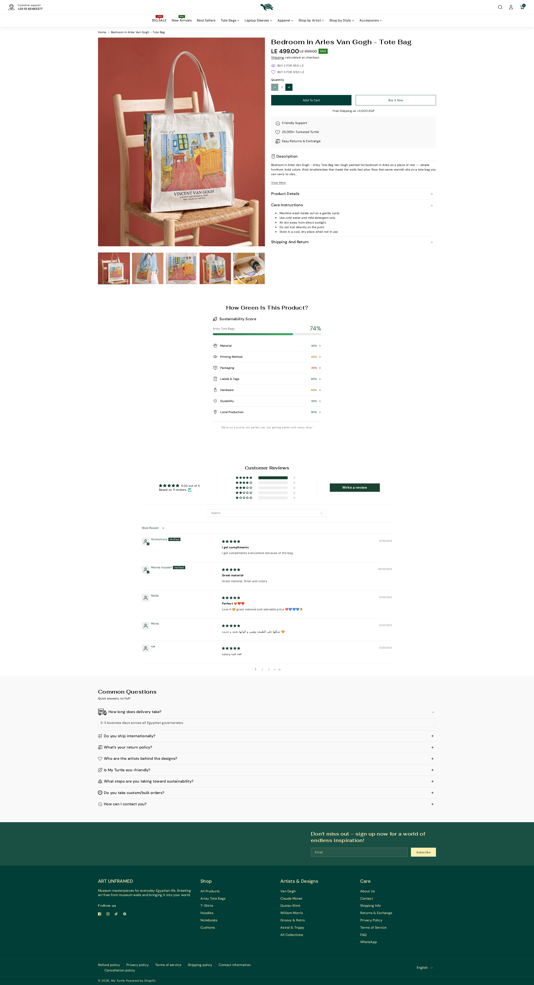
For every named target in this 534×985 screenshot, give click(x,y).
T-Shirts (206, 905)
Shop (206, 881)
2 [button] (262, 669)
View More (278, 183)
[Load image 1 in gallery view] (114, 268)
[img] (231, 541)
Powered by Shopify (141, 980)
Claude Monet (291, 898)
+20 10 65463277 (30, 9)
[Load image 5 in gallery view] (249, 268)
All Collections (291, 935)
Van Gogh (288, 891)
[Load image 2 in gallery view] (148, 268)
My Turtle (118, 980)
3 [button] (269, 669)
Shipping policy (200, 965)
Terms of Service (373, 927)
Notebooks (209, 920)
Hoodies (206, 913)
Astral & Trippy (292, 927)
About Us (367, 891)
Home (102, 32)
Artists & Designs (299, 881)
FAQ (363, 935)
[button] (500, 7)
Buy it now (395, 100)
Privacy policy (137, 965)
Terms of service (168, 965)
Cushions (207, 927)
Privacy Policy (371, 920)
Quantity (277, 80)
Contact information (235, 965)
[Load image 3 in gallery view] (181, 268)
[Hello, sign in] (511, 7)
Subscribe (423, 852)
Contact (366, 898)
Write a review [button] (354, 487)
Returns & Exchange (376, 913)
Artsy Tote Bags (213, 898)
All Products (210, 891)
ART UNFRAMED (115, 881)
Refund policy (109, 965)
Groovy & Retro (292, 920)
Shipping (277, 57)
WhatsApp (368, 942)
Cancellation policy (120, 970)
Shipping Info (370, 905)
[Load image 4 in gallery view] (215, 268)
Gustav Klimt (290, 905)
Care (365, 881)
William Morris (291, 913)
